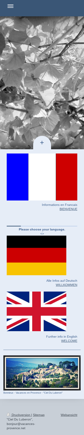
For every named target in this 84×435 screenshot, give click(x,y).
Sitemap (39, 415)
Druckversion (21, 415)
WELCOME (69, 341)
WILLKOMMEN (66, 285)
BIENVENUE (68, 209)
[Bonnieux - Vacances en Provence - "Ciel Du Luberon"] (42, 372)
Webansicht (69, 415)
